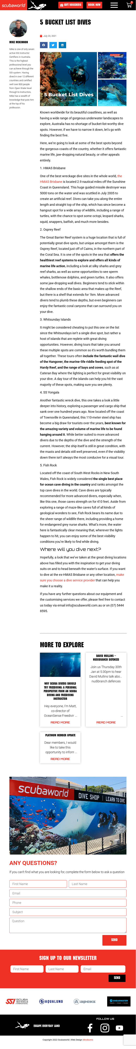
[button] (44, 45)
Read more (60, 722)
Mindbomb (88, 1040)
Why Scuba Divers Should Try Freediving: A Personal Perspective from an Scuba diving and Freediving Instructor (60, 691)
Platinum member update (60, 735)
